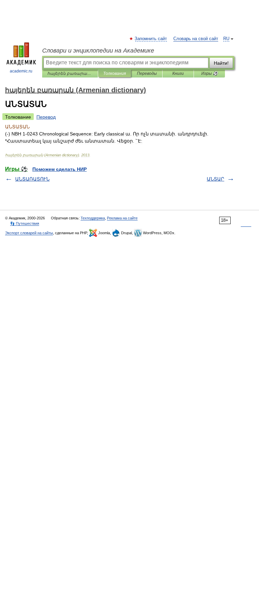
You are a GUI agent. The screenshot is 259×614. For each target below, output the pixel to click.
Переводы (147, 73)
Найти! (221, 63)
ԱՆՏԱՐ (215, 179)
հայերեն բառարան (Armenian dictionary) (70, 73)
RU (226, 38)
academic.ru (21, 71)
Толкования (114, 73)
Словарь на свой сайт (195, 38)
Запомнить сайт (151, 38)
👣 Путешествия (24, 223)
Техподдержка (93, 218)
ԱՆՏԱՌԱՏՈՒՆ (32, 179)
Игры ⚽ (209, 73)
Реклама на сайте (122, 218)
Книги (178, 73)
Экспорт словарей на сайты (29, 233)
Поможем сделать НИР (59, 169)
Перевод (46, 117)
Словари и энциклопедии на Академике (98, 50)
